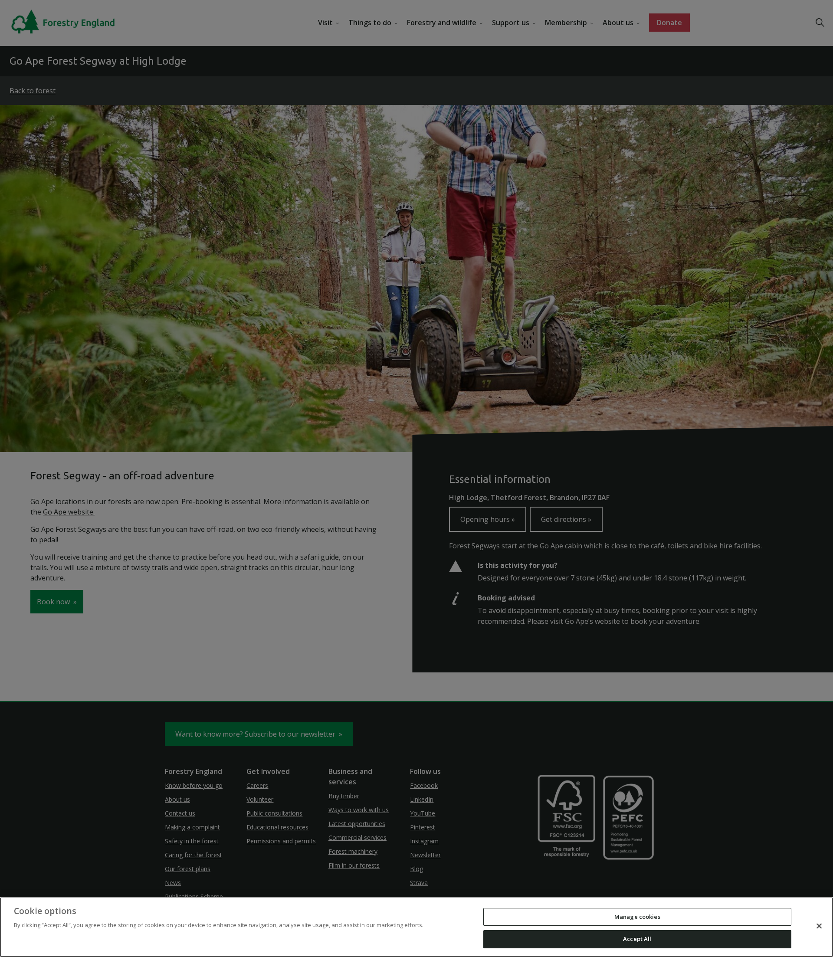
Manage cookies (637, 917)
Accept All (637, 939)
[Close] (819, 925)
